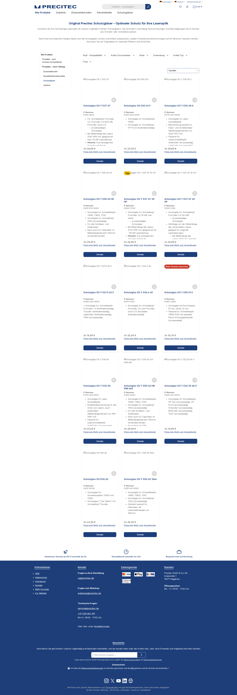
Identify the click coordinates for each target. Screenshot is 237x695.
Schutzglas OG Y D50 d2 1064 (140, 479)
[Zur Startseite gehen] (56, 6)
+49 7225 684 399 (86, 613)
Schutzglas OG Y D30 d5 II (178, 105)
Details (100, 161)
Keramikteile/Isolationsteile (54, 76)
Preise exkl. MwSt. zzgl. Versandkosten (99, 152)
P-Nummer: (88, 112)
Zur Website (40, 593)
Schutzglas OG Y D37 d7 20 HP (179, 200)
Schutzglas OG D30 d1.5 (137, 105)
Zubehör (46, 85)
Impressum (40, 581)
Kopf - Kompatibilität (93, 55)
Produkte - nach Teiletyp (53, 67)
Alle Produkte (47, 55)
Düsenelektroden (50, 71)
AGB (37, 573)
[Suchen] (148, 6)
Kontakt (38, 585)
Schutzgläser (49, 81)
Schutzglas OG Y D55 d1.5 (178, 292)
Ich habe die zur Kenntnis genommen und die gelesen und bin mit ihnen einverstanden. (120, 668)
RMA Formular (42, 589)
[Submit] (141, 655)
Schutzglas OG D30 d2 (95, 479)
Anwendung (159, 55)
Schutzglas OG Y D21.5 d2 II (98, 292)
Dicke (142, 55)
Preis (85, 61)
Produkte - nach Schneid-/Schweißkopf (52, 60)
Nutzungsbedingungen (153, 660)
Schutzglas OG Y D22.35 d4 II (180, 385)
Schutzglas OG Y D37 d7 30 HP (139, 200)
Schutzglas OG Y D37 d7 (96, 105)
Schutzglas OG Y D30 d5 (96, 385)
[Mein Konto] (187, 6)
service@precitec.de (88, 608)
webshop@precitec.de (89, 593)
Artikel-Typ (178, 55)
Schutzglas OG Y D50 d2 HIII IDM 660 (139, 387)
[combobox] (123, 6)
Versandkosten (112, 687)
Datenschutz (41, 577)
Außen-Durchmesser (121, 55)
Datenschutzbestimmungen (92, 668)
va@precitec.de (86, 578)
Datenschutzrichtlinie (132, 660)
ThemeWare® (145, 690)
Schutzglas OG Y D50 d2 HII (98, 199)
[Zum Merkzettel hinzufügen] (113, 100)
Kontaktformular (101, 626)
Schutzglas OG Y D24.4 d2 (138, 292)
